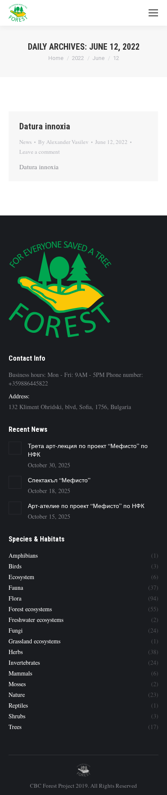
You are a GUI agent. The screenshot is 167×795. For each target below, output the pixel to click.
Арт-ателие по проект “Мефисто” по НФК (86, 506)
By (63, 142)
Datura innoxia (44, 126)
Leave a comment (39, 151)
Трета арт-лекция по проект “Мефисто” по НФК (88, 450)
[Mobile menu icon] (153, 13)
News (25, 142)
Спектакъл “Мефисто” (59, 480)
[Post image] (15, 448)
